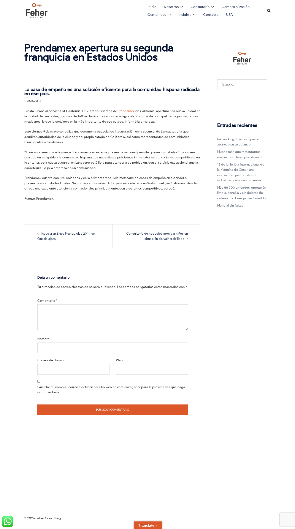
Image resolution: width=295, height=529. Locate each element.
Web (119, 360)
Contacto (211, 15)
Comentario (47, 301)
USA (229, 15)
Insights (184, 15)
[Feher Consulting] (36, 10)
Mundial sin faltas (230, 205)
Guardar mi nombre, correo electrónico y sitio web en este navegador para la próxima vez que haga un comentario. (111, 389)
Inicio (152, 7)
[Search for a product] (269, 11)
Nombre (43, 339)
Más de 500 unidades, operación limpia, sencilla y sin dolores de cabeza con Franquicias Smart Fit (242, 193)
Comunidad (157, 15)
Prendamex (126, 111)
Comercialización (236, 7)
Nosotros (171, 7)
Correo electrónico (51, 360)
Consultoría (200, 7)
